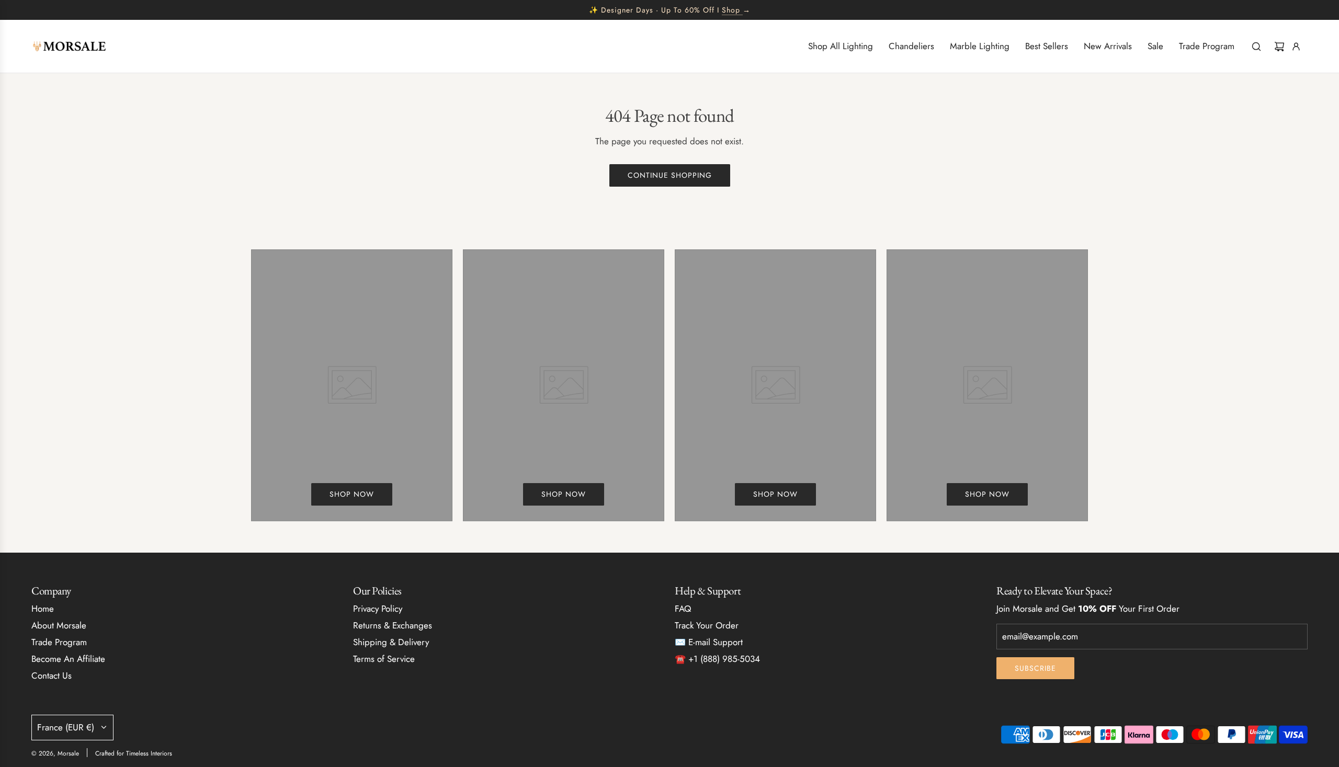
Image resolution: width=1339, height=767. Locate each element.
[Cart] (1279, 46)
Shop (731, 10)
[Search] (1256, 46)
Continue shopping (670, 175)
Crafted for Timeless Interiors (133, 753)
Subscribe (1035, 668)
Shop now (352, 494)
